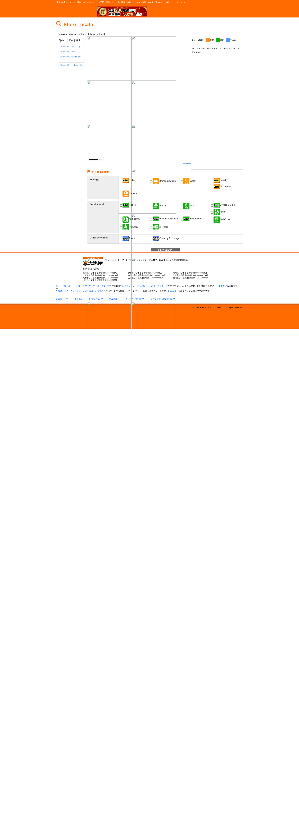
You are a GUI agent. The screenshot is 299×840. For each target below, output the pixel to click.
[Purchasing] (96, 204)
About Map (186, 164)
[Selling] (94, 179)
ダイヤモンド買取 (72, 291)
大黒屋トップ (62, 299)
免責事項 (78, 299)
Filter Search (165, 249)
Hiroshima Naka (70, 47)
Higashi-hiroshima (71, 65)
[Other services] (98, 237)
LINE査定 (222, 286)
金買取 (59, 291)
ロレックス (61, 286)
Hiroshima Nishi (70, 52)
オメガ (71, 286)
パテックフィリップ (85, 286)
